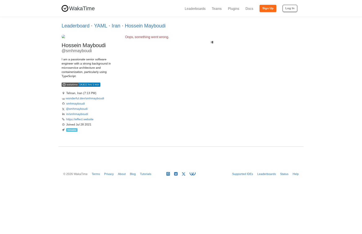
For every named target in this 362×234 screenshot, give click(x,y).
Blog (133, 174)
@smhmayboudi (77, 108)
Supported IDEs (242, 174)
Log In (290, 8)
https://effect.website (79, 119)
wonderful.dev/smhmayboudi (85, 98)
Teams (217, 8)
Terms (96, 174)
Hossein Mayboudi (145, 25)
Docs (249, 8)
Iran (116, 25)
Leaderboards (195, 8)
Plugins (233, 8)
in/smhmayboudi (77, 114)
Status (284, 174)
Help (296, 174)
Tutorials (145, 174)
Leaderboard (75, 25)
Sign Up (268, 8)
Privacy (109, 174)
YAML (100, 25)
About (122, 174)
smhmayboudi (75, 103)
